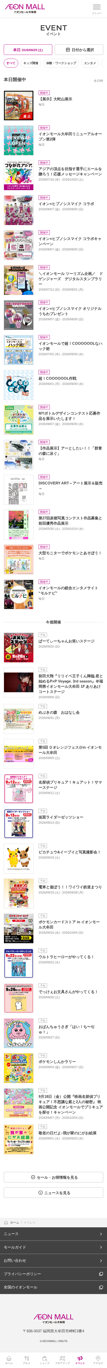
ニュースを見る (57, 1193)
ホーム (15, 1222)
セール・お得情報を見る (57, 1177)
